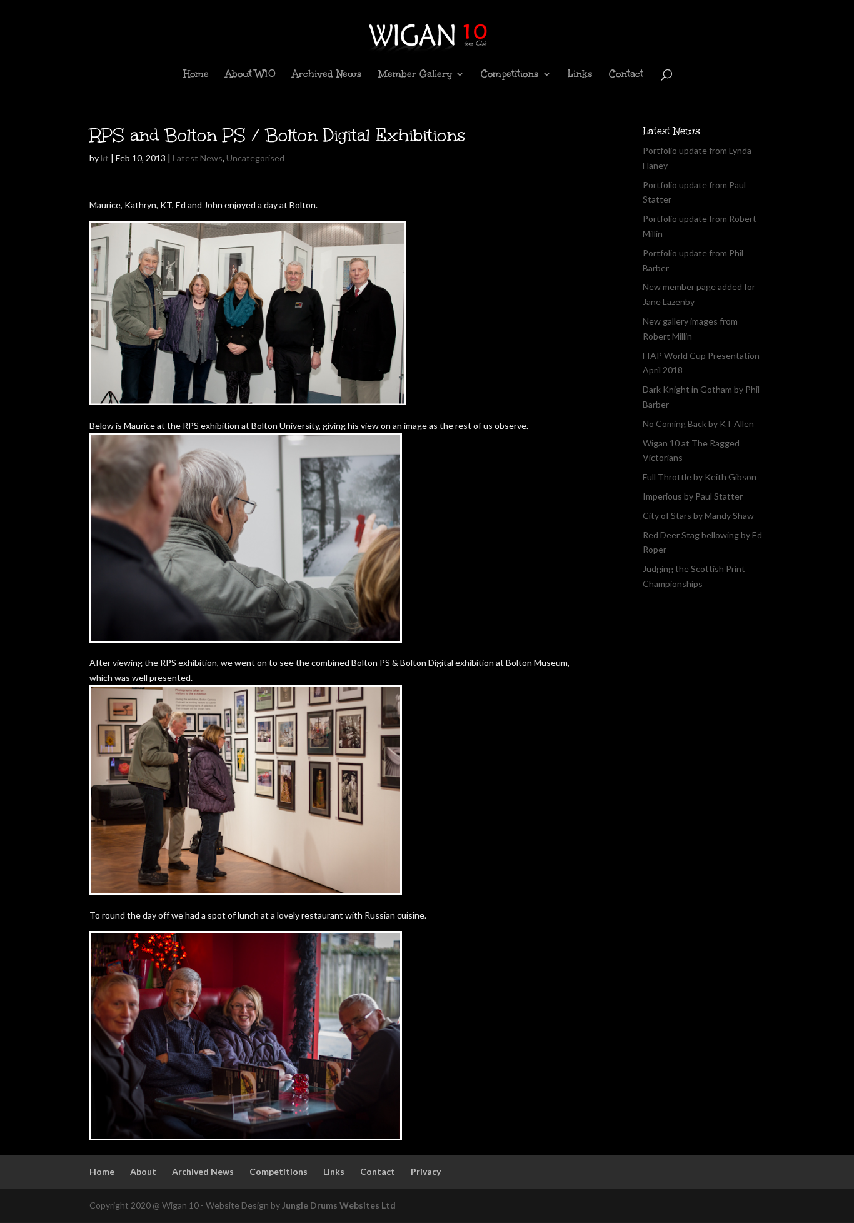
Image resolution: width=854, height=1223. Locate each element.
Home (196, 74)
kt (105, 158)
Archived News (327, 74)
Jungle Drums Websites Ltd (339, 1205)
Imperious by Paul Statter (693, 496)
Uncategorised (255, 158)
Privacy (426, 1171)
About (143, 1171)
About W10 (250, 74)
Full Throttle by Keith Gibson (699, 476)
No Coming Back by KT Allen (698, 423)
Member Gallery (415, 74)
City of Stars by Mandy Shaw (698, 515)
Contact (626, 74)
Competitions (510, 74)
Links (580, 74)
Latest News (198, 158)
